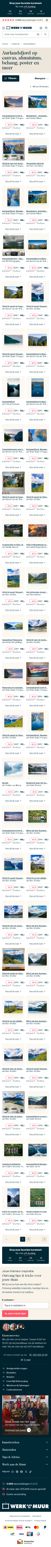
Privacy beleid (40, 1520)
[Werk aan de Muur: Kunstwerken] (47, 1442)
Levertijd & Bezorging (17, 1381)
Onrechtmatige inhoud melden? (18, 1520)
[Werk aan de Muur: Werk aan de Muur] (47, 1464)
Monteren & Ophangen (18, 1385)
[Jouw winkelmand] (46, 28)
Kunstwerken (10, 1442)
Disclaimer (37, 1516)
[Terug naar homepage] (19, 27)
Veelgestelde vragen (17, 1368)
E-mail (27, 1359)
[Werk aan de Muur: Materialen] (47, 1449)
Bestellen (11, 1372)
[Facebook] (21, 1472)
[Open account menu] (41, 28)
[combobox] (18, 34)
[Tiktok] (30, 1472)
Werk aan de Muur (14, 1464)
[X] (26, 1472)
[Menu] (3, 28)
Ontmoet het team (15, 1430)
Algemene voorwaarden (20, 1516)
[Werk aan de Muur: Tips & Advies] (47, 1457)
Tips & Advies (11, 1457)
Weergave (40, 78)
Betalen (10, 1377)
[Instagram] (12, 1472)
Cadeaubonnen (14, 1389)
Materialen (9, 1449)
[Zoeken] (45, 34)
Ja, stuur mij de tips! (15, 1313)
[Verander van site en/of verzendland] (47, 20)
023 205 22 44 (40, 1354)
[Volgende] (44, 1239)
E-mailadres (8, 1300)
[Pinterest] (17, 1472)
